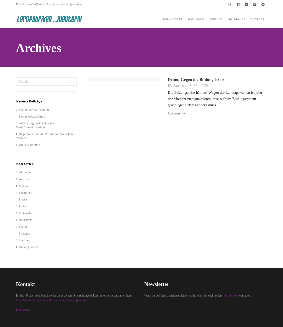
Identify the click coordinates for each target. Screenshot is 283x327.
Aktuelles (25, 172)
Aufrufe (24, 179)
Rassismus (25, 219)
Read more (174, 113)
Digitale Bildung (29, 144)
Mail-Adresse (23, 300)
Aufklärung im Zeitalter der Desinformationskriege (35, 125)
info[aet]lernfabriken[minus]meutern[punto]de (60, 300)
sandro (178, 86)
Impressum (22, 309)
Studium (24, 240)
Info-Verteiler (230, 295)
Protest (23, 206)
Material (24, 186)
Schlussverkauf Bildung (34, 109)
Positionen (25, 192)
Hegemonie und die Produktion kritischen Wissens (44, 136)
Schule (23, 226)
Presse (23, 199)
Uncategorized (28, 247)
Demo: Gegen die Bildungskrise (196, 79)
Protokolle (25, 213)
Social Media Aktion (32, 116)
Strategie (24, 233)
